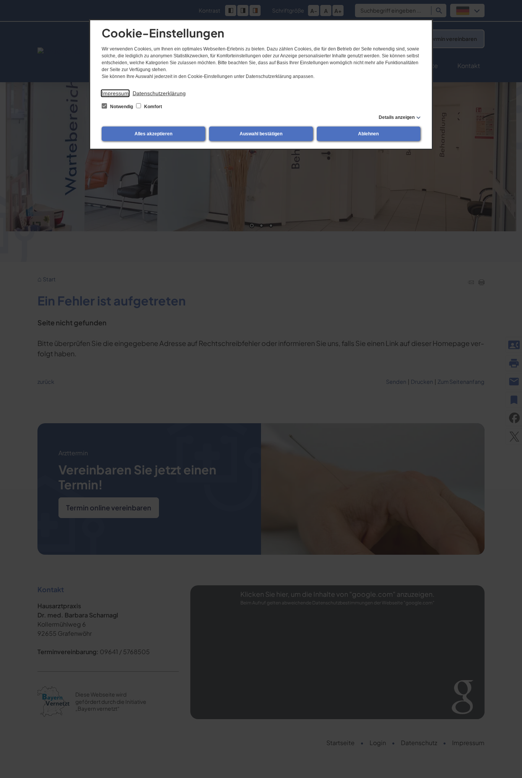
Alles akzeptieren (153, 133)
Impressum (115, 93)
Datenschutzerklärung (159, 93)
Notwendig (121, 106)
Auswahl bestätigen (261, 133)
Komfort (152, 106)
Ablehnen (368, 133)
